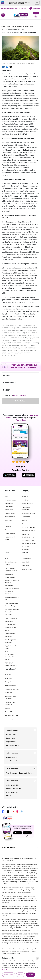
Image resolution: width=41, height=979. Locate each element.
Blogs (6, 496)
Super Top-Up (11, 742)
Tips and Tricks (29, 26)
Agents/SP (8, 692)
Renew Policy (26, 562)
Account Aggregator (11, 719)
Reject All (20, 974)
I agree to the (15, 395)
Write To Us (8, 678)
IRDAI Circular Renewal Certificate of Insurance (12, 591)
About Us (25, 496)
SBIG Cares (8, 520)
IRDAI (6, 558)
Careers (24, 524)
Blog (8, 26)
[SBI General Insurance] (21, 15)
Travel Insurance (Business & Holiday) (20, 773)
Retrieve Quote (27, 569)
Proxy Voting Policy (11, 618)
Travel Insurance (12, 769)
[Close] (37, 958)
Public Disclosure (27, 503)
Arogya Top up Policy (13, 745)
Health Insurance (12, 730)
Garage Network (10, 682)
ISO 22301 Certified (28, 531)
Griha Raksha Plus (12, 785)
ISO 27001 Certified (28, 527)
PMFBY (8, 796)
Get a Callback (20, 401)
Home (3, 26)
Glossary (7, 530)
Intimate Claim (26, 558)
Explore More (8, 847)
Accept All (30, 974)
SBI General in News (28, 513)
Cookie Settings (10, 533)
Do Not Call (8, 712)
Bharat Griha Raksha (13, 789)
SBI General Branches (12, 689)
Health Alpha (11, 735)
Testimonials (26, 517)
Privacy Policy (9, 510)
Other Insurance (12, 781)
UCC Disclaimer (10, 517)
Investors (25, 500)
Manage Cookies (8, 974)
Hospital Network (10, 685)
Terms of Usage (10, 513)
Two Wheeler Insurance (15, 761)
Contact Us (8, 675)
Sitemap (7, 708)
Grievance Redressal (11, 715)
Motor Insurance (12, 753)
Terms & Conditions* (19, 395)
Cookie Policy (6, 970)
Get (37, 3)
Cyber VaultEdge (12, 792)
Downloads (25, 565)
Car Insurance (11, 757)
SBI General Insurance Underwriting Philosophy (12, 612)
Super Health (11, 738)
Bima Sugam (9, 574)
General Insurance (17, 26)
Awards (24, 520)
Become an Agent (10, 500)
